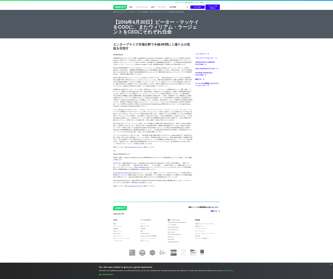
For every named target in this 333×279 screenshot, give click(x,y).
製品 (131, 7)
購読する (214, 211)
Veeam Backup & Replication (122, 173)
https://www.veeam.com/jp (132, 147)
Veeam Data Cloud (173, 230)
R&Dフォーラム (144, 241)
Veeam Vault (171, 232)
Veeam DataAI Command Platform (177, 222)
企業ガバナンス (117, 231)
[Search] (187, 7)
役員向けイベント (200, 226)
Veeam (115, 163)
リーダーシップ (117, 226)
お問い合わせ (188, 2)
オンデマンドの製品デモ (201, 238)
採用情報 (115, 229)
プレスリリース (117, 236)
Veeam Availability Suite (141, 167)
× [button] (331, 264)
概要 (114, 224)
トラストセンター (118, 241)
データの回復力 (172, 225)
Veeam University (145, 234)
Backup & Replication (173, 242)
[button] (166, 274)
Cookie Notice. (229, 270)
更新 (141, 231)
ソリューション (142, 7)
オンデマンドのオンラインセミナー (205, 234)
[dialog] (166, 271)
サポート (208, 2)
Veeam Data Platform (173, 227)
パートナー (162, 7)
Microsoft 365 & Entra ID (174, 235)
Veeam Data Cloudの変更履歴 (148, 236)
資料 (152, 7)
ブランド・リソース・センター (121, 238)
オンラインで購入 (199, 2)
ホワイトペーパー (200, 231)
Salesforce (171, 237)
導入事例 (142, 229)
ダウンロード (179, 2)
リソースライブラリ (200, 229)
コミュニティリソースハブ (147, 238)
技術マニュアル (144, 226)
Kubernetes (171, 239)
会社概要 (172, 7)
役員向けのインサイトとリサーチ (204, 224)
